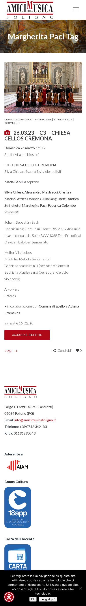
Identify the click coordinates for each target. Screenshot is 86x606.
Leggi (8, 350)
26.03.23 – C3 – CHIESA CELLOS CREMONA (37, 135)
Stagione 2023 (63, 119)
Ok (33, 599)
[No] (80, 588)
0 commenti (12, 123)
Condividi (64, 350)
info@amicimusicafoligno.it (35, 420)
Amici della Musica (19, 119)
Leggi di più (48, 599)
